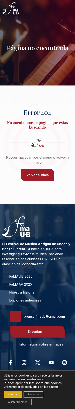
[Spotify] (64, 362)
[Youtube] (51, 362)
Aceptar (13, 394)
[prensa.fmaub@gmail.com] (15, 316)
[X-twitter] (37, 362)
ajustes (54, 386)
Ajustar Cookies (18, 402)
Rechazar (33, 394)
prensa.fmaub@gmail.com (44, 316)
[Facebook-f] (10, 362)
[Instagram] (24, 362)
